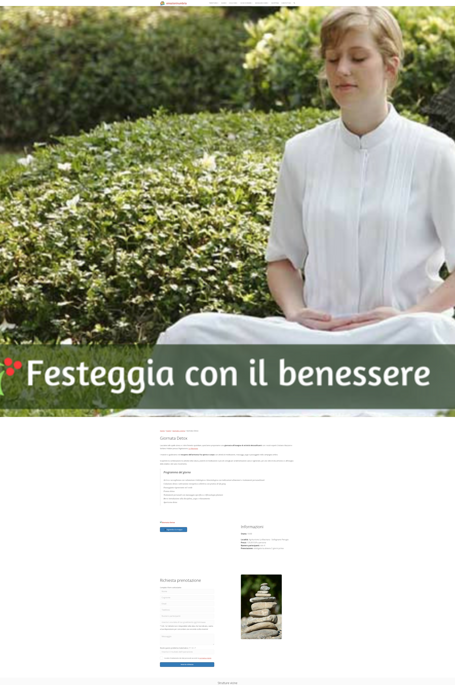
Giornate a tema (178, 431)
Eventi (168, 431)
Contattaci (286, 3)
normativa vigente (205, 658)
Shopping (275, 3)
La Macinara (193, 448)
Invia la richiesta (187, 664)
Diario (223, 3)
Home (162, 431)
